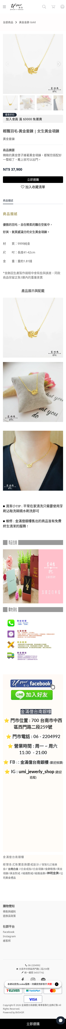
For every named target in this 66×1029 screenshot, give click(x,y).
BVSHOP (19, 1012)
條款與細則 (9, 911)
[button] (58, 64)
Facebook (8, 932)
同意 (49, 984)
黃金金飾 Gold (27, 22)
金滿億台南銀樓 (34, 762)
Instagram (9, 936)
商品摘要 (9, 150)
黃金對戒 (15, 873)
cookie (22, 984)
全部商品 (8, 22)
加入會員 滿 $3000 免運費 (24, 119)
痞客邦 (7, 940)
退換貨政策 (9, 916)
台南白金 (13, 869)
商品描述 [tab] (8, 200)
